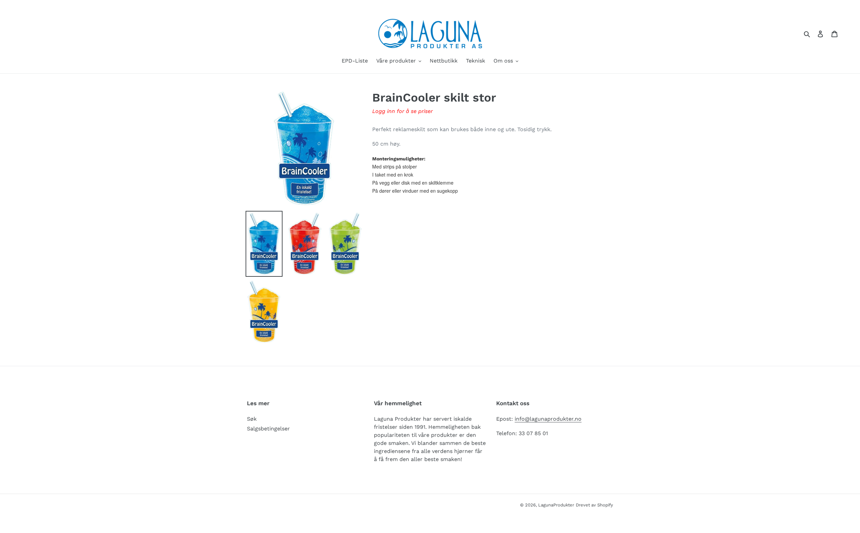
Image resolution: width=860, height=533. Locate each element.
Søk (252, 419)
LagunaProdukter (556, 504)
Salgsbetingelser (268, 428)
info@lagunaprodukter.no (548, 419)
